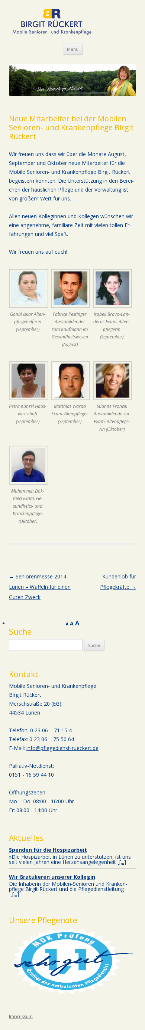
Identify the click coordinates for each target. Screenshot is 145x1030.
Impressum (21, 1016)
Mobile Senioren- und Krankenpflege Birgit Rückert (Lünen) (52, 22)
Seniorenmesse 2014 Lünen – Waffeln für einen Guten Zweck (40, 587)
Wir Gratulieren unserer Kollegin (52, 876)
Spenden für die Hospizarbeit (48, 849)
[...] (122, 861)
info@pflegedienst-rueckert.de (62, 748)
